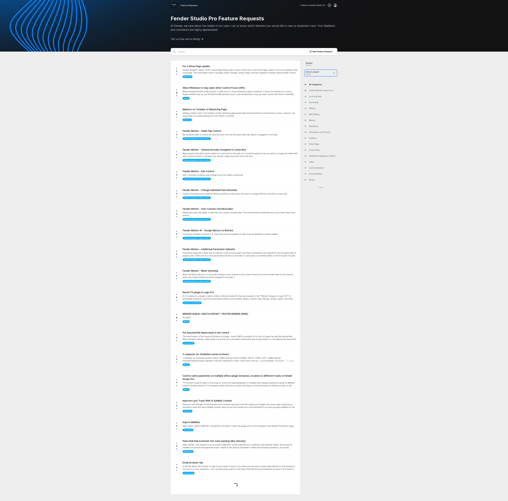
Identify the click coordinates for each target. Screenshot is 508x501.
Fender (320, 187)
